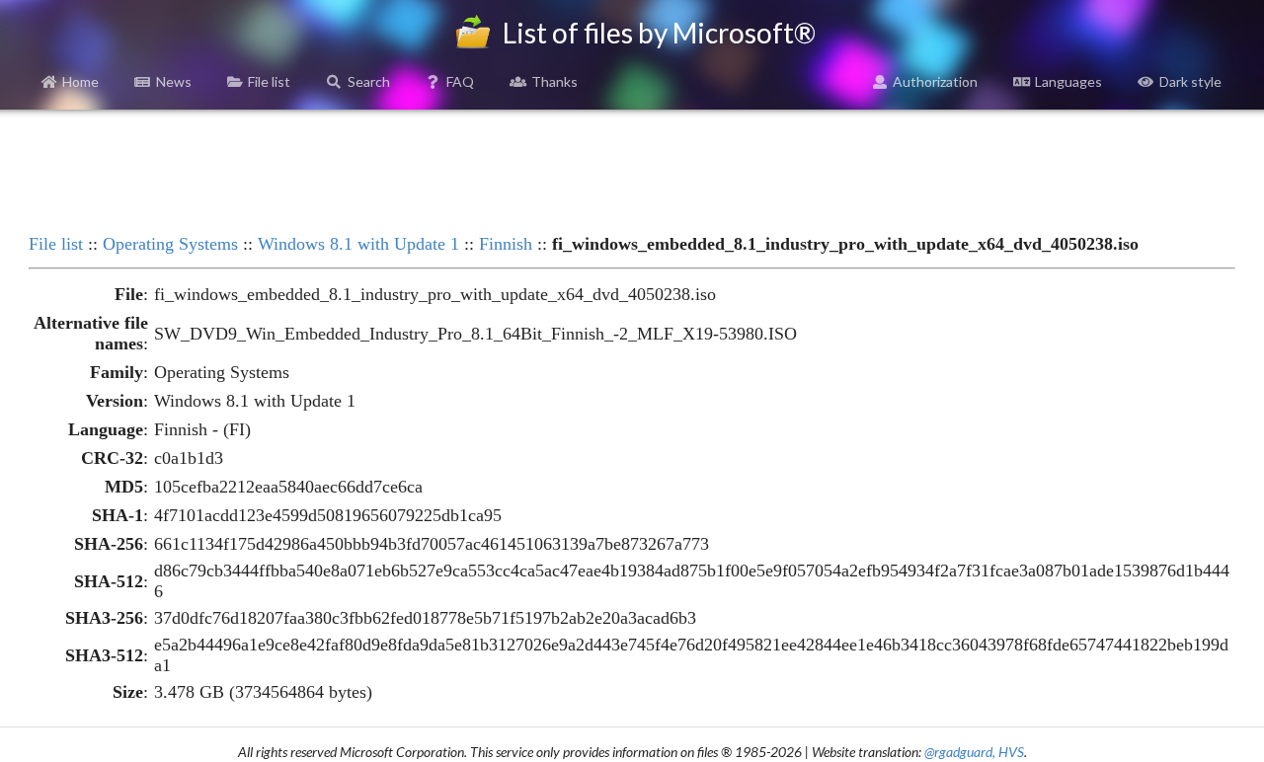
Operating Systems (170, 244)
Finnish (505, 244)
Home (80, 81)
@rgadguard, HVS (974, 751)
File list (269, 81)
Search (369, 81)
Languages (1068, 81)
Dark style (1190, 81)
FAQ (460, 81)
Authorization (935, 81)
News (174, 81)
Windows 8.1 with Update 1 (358, 244)
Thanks (554, 81)
